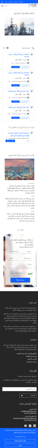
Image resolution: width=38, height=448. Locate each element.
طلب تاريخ (10, 141)
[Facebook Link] (26, 426)
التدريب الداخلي (32, 359)
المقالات (21, 2)
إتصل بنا (10, 2)
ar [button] (6, 2)
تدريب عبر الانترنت (31, 362)
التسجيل (15, 67)
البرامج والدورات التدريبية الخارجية (27, 353)
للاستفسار (25, 67)
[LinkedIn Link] (34, 426)
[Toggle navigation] (2, 5)
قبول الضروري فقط (20, 441)
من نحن (15, 2)
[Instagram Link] (30, 426)
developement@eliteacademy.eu (25, 418)
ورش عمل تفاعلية (31, 356)
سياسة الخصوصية (20, 436)
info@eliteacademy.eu (29, 411)
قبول (20, 445)
